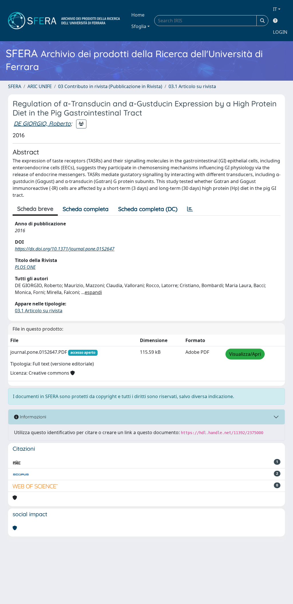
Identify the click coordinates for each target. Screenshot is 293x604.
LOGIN (280, 32)
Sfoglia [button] (138, 26)
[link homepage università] (63, 20)
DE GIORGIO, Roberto (42, 123)
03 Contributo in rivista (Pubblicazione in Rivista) (110, 86)
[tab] (190, 209)
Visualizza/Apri (245, 354)
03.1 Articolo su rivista (192, 86)
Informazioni (32, 417)
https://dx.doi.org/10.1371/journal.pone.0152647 (64, 249)
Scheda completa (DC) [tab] (147, 208)
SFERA (14, 86)
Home (137, 15)
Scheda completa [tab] (85, 208)
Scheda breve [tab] (35, 208)
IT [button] (275, 9)
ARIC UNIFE (39, 86)
